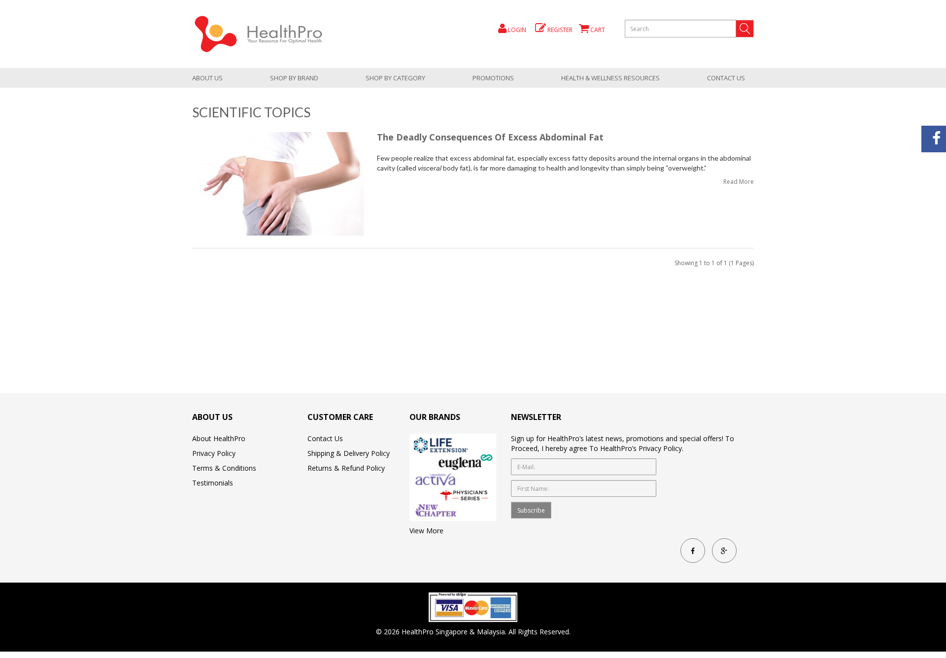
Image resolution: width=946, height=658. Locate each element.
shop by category (395, 77)
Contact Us (726, 77)
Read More (738, 181)
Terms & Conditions (224, 468)
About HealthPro (218, 438)
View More (426, 530)
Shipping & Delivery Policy (348, 453)
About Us (207, 77)
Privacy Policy (214, 453)
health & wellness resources (610, 77)
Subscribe (531, 510)
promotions (493, 77)
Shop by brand (294, 77)
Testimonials (212, 482)
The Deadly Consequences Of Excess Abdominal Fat (490, 137)
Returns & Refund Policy (346, 468)
